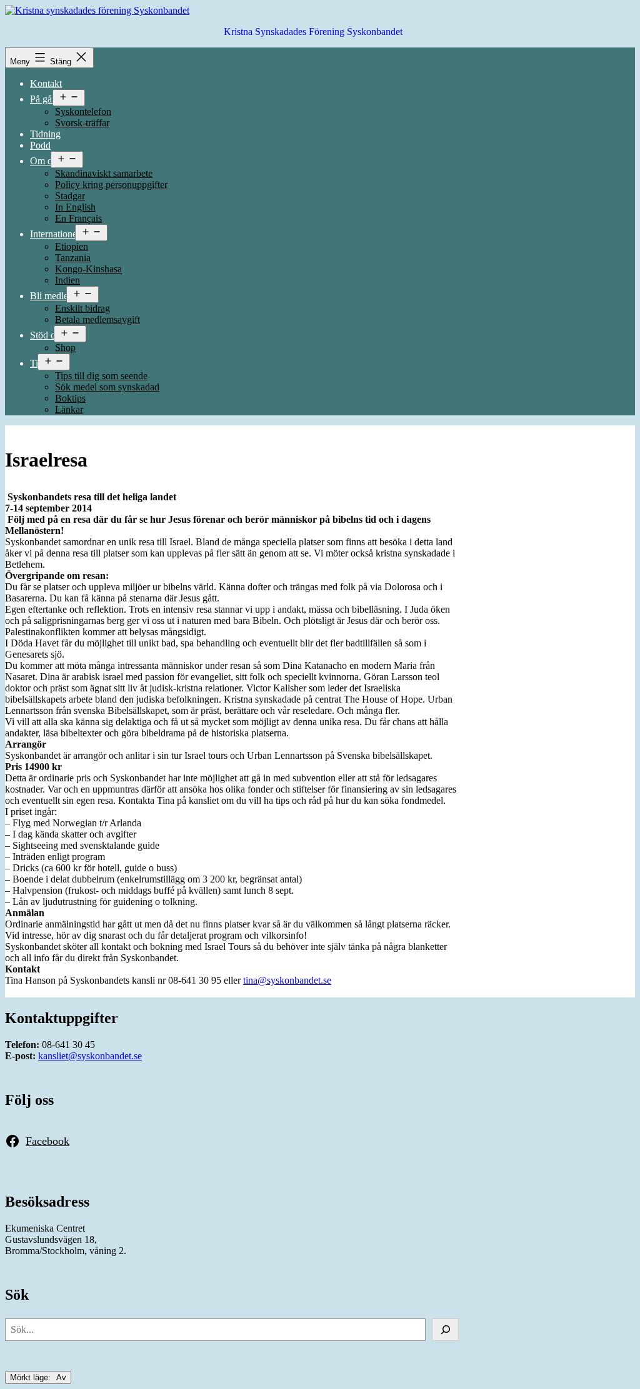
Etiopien (71, 246)
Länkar (69, 409)
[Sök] (445, 1329)
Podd (40, 145)
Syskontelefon (83, 111)
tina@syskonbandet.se (287, 980)
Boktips (70, 398)
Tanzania (73, 257)
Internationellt (57, 234)
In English (75, 207)
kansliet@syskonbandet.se (90, 1055)
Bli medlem (53, 295)
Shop (65, 347)
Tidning (45, 134)
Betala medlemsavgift (97, 319)
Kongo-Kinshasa (88, 269)
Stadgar (70, 195)
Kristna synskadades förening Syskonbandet (313, 31)
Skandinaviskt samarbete (103, 173)
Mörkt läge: (31, 1377)
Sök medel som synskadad (107, 387)
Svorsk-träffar (82, 122)
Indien (67, 280)
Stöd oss (46, 335)
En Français (78, 218)
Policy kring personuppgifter (111, 184)
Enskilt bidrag (82, 308)
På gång (46, 99)
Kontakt (46, 83)
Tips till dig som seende (101, 375)
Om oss (45, 161)
